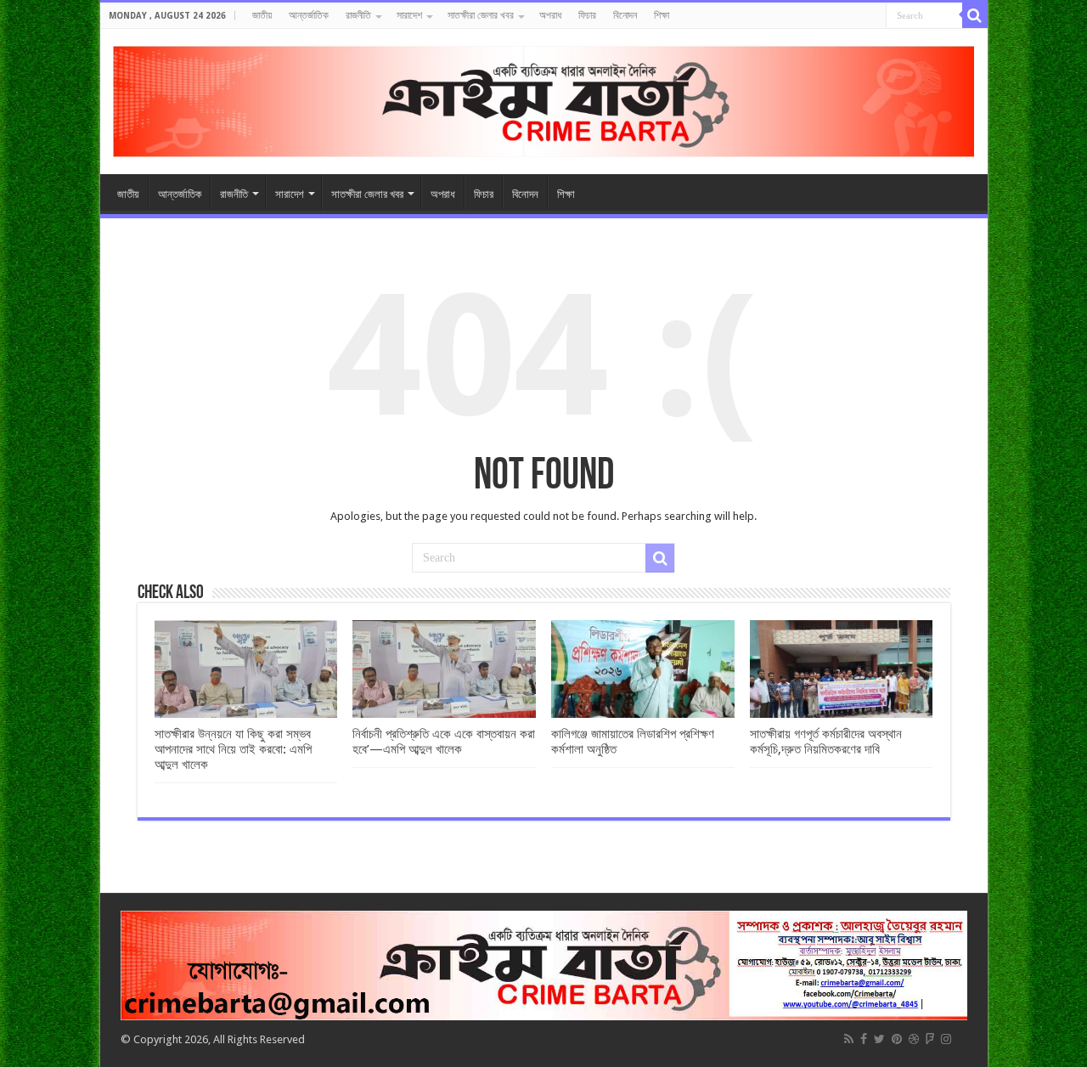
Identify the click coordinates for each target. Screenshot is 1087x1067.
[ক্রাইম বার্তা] (544, 98)
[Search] (975, 15)
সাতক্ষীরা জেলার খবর (481, 15)
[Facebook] (864, 1039)
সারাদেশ (409, 15)
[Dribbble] (914, 1039)
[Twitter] (879, 1039)
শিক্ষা (661, 15)
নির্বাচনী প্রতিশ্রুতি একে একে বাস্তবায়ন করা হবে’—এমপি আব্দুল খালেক (443, 741)
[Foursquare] (930, 1039)
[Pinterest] (897, 1039)
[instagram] (946, 1039)
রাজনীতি (358, 15)
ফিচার (587, 15)
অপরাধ (550, 15)
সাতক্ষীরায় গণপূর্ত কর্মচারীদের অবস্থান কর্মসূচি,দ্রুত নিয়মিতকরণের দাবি (826, 741)
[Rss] (848, 1039)
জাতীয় (262, 15)
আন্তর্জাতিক (309, 15)
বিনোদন (625, 15)
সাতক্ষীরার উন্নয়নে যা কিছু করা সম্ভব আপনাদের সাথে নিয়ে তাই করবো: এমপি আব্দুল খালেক (233, 749)
